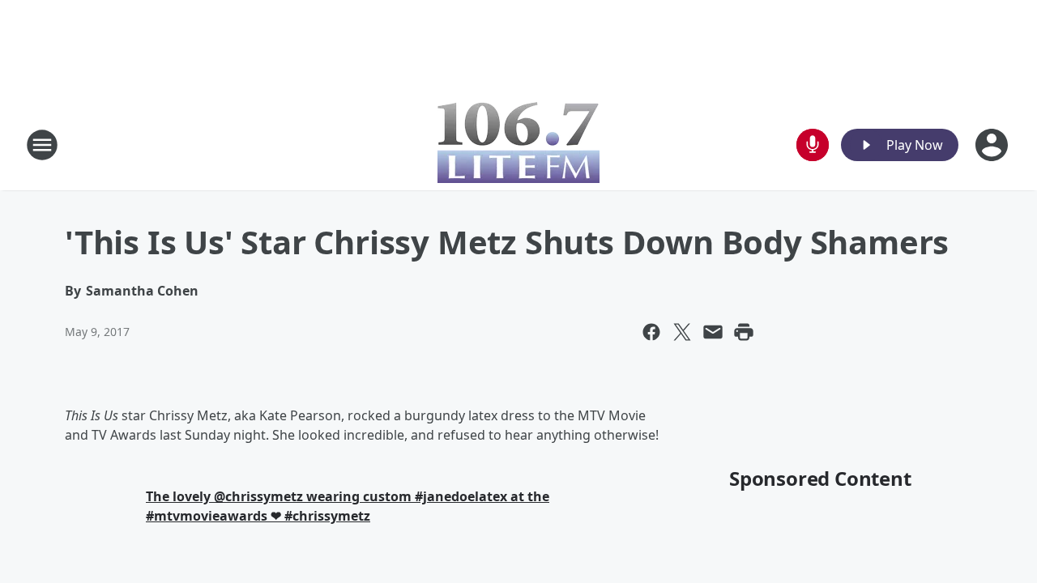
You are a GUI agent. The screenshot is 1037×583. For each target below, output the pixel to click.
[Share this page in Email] (713, 332)
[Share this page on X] (682, 332)
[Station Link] (518, 144)
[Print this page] (743, 332)
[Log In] (993, 145)
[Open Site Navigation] (42, 145)
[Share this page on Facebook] (651, 332)
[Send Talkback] (812, 145)
